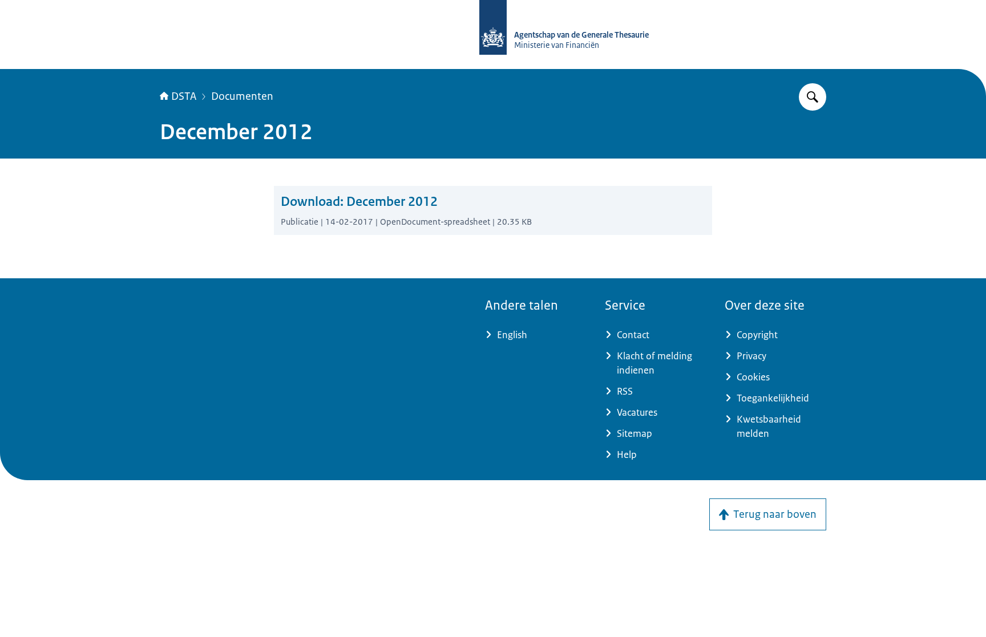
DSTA (183, 96)
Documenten (242, 96)
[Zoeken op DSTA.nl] (812, 97)
